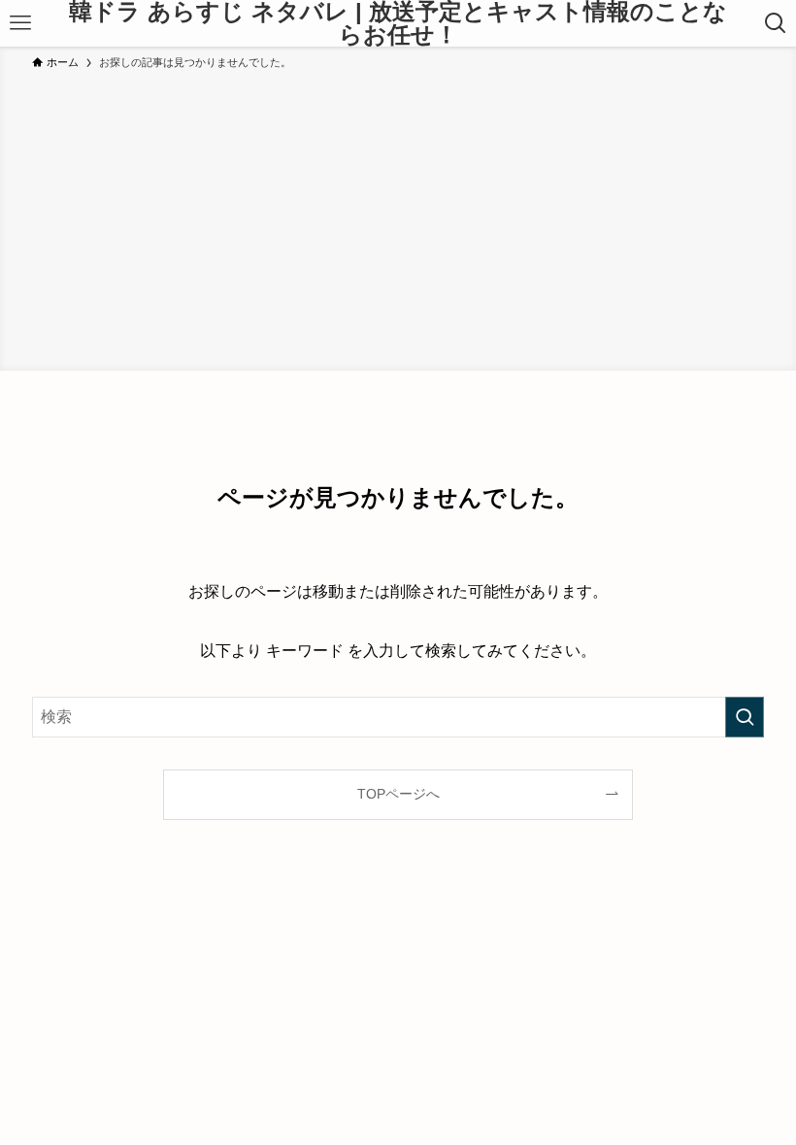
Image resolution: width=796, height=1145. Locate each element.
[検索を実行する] (744, 717)
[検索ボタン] (775, 23)
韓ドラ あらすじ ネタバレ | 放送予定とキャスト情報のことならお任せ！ (398, 23)
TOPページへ (398, 794)
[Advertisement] (398, 217)
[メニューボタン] (20, 23)
